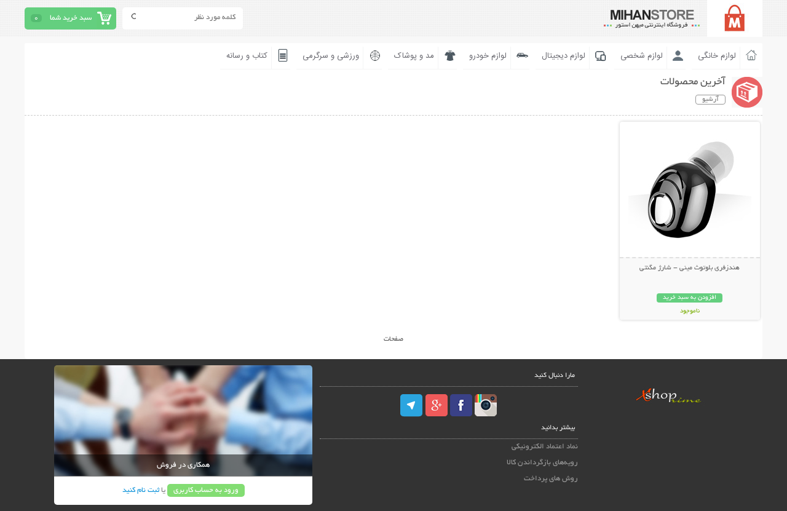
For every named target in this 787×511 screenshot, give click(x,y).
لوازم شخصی (641, 56)
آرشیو (710, 99)
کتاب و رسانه (246, 56)
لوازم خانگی (717, 56)
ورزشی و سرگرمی (331, 56)
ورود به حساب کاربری (206, 490)
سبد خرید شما (71, 18)
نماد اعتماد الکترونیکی (545, 447)
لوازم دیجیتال (563, 56)
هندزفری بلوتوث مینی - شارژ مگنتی (689, 268)
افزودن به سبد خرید (689, 298)
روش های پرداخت (551, 479)
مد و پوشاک (414, 56)
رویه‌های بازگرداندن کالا (542, 463)
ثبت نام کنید (140, 490)
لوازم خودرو (488, 56)
